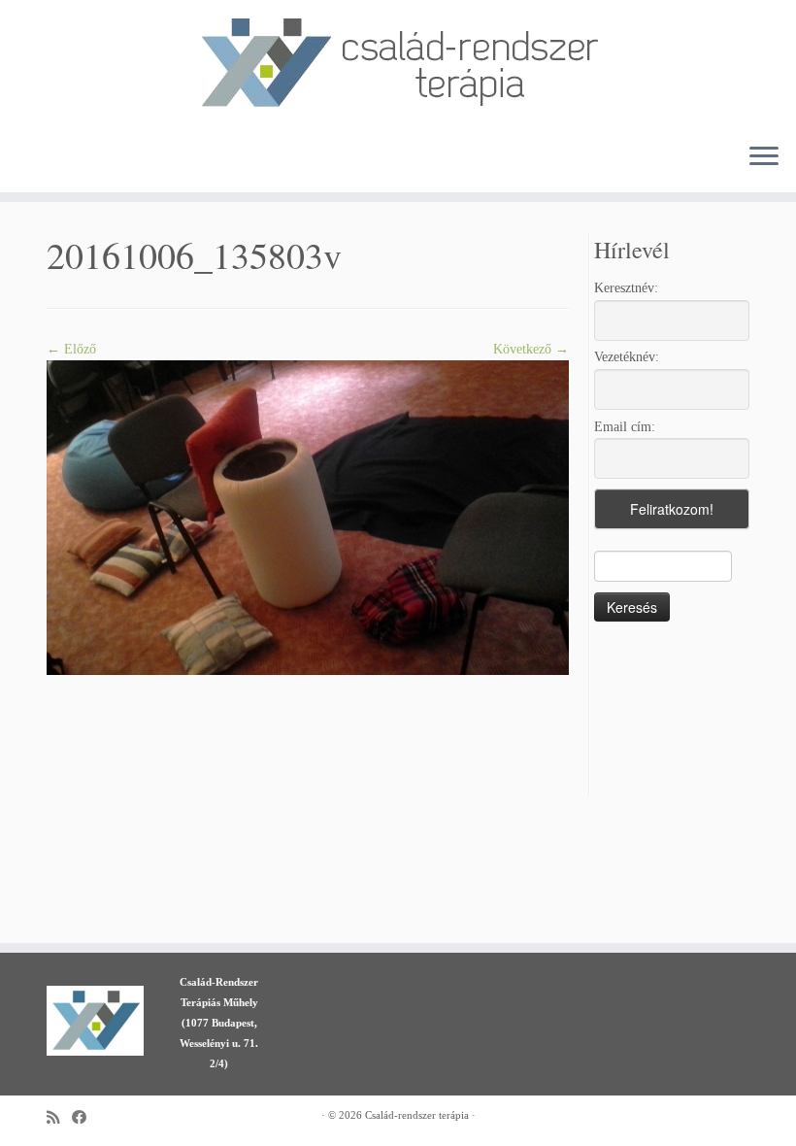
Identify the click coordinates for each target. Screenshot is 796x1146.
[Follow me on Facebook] (85, 1117)
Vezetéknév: (626, 357)
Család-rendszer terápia (417, 1115)
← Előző (71, 349)
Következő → (531, 349)
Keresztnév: (626, 288)
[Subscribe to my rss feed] (59, 1117)
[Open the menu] (764, 157)
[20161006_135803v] (308, 516)
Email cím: (624, 427)
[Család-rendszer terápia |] (398, 64)
